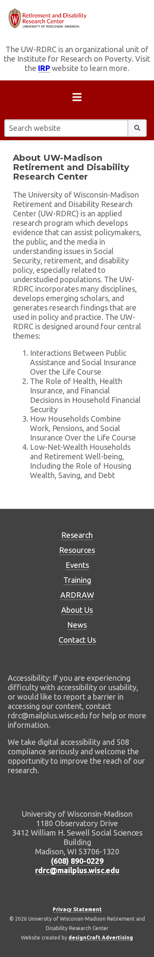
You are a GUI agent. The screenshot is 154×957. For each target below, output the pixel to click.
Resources (77, 550)
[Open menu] (77, 99)
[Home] (77, 18)
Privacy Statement (77, 909)
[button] (137, 128)
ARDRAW (77, 595)
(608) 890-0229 (77, 861)
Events (77, 565)
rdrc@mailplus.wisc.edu (77, 870)
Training (77, 580)
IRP (44, 68)
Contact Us (77, 639)
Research (77, 535)
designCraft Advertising (100, 937)
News (77, 624)
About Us (77, 610)
